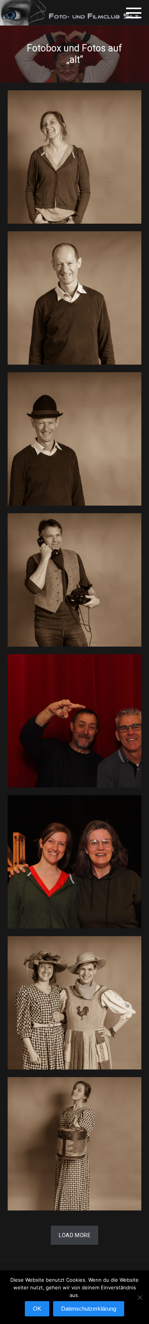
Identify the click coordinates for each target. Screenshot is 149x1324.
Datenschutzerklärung (88, 1308)
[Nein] (139, 1301)
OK (37, 1308)
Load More (75, 1235)
